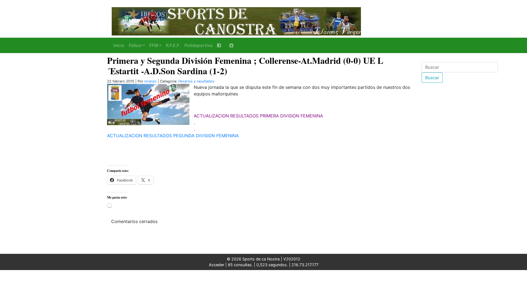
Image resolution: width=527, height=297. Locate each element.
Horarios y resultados (196, 81)
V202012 (291, 259)
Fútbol (135, 45)
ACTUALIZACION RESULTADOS (226, 116)
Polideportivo (198, 45)
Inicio (118, 45)
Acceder (216, 264)
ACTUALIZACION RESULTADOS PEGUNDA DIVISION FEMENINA (173, 135)
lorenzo (150, 81)
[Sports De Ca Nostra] (236, 20)
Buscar (432, 77)
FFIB (153, 45)
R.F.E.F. (173, 45)
